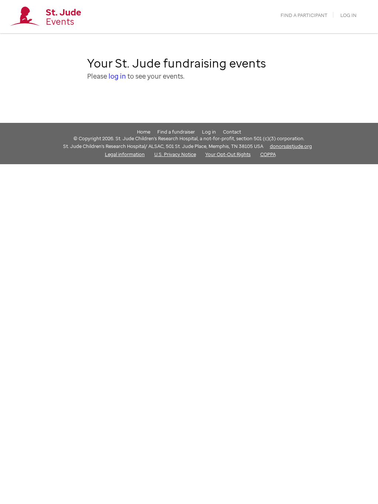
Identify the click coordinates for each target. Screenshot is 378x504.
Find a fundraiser (176, 131)
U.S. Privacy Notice (175, 154)
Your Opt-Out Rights (228, 154)
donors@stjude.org (291, 146)
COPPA (268, 154)
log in (117, 76)
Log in (348, 15)
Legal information (125, 154)
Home (143, 131)
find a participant (304, 15)
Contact (232, 131)
